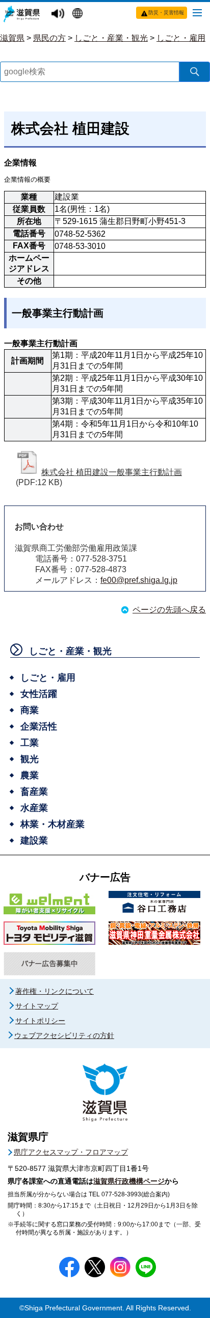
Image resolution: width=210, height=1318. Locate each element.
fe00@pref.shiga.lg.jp (138, 580)
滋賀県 (12, 38)
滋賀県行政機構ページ (129, 1181)
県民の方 (49, 38)
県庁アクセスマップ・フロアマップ (71, 1152)
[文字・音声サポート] (59, 14)
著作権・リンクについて (54, 991)
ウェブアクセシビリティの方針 (64, 1035)
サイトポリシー (40, 1021)
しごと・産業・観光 (111, 38)
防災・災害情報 (166, 12)
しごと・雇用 (180, 38)
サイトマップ (36, 1006)
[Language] (78, 14)
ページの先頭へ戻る (169, 609)
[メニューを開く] (197, 12)
